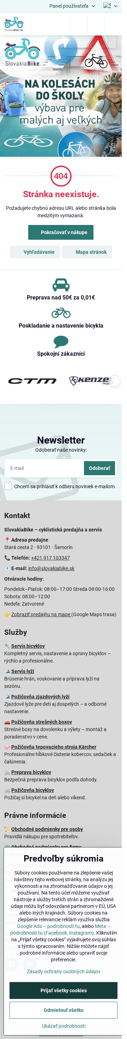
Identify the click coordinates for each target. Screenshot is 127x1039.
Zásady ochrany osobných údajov (64, 971)
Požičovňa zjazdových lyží (40, 696)
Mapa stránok (91, 252)
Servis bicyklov (28, 646)
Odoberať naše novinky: (61, 450)
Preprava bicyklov (31, 772)
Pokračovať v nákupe (63, 232)
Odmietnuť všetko (64, 1010)
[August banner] (61, 97)
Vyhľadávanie (39, 252)
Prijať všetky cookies (64, 990)
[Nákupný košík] (95, 24)
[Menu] (113, 24)
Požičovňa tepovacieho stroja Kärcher (53, 747)
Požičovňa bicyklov (32, 790)
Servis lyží (22, 671)
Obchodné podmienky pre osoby (47, 829)
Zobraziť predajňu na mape (41, 614)
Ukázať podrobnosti (63, 1026)
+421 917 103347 (50, 558)
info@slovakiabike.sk (51, 568)
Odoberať (99, 468)
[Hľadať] (78, 24)
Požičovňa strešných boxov (41, 722)
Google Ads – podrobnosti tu (48, 926)
